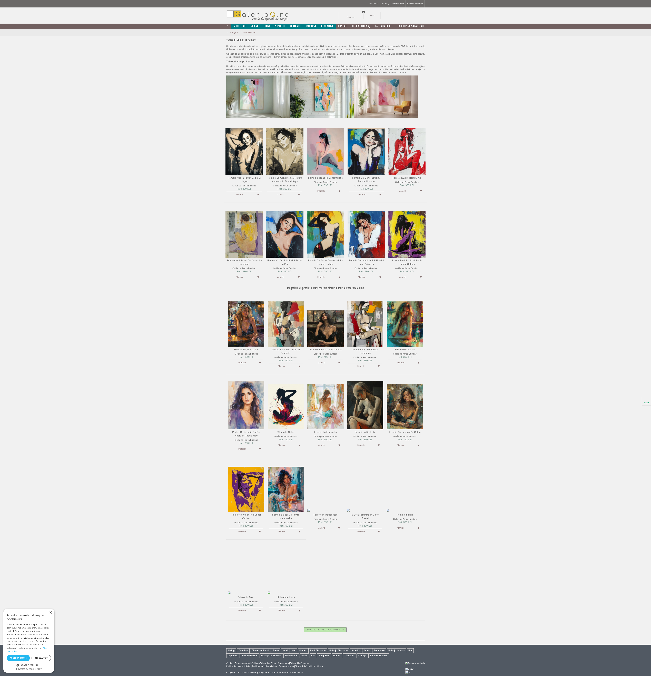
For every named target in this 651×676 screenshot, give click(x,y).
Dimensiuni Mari (260, 650)
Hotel (285, 650)
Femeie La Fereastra (325, 432)
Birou (276, 650)
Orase (367, 650)
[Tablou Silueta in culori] (286, 403)
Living (231, 650)
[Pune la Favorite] (258, 194)
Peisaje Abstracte (338, 650)
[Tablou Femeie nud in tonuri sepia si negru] (244, 149)
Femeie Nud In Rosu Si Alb (406, 177)
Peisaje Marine (249, 655)
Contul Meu (283, 663)
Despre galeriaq (361, 26)
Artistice (355, 650)
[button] (29, 665)
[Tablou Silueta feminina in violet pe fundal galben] (407, 232)
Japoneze (233, 655)
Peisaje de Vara (396, 650)
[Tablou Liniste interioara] (286, 569)
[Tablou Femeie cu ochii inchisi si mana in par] (284, 232)
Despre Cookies (286, 666)
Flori (267, 26)
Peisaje (255, 26)
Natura (302, 650)
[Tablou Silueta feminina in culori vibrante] (286, 321)
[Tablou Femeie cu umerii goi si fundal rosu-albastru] (366, 232)
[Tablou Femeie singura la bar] (246, 321)
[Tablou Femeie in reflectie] (365, 403)
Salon (304, 655)
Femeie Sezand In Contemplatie (325, 177)
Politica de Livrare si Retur (238, 666)
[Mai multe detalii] (251, 194)
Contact (343, 26)
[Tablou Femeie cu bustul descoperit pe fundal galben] (325, 232)
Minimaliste (291, 655)
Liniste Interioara (286, 597)
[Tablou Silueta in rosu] (246, 569)
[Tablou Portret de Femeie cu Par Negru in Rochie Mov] (246, 403)
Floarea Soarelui (378, 655)
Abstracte (296, 26)
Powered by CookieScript (29, 669)
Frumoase (379, 650)
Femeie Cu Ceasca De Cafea (405, 432)
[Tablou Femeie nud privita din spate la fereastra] (244, 232)
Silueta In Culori (285, 432)
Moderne (311, 26)
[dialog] (28, 641)
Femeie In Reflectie (365, 432)
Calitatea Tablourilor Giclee (264, 663)
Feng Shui (324, 655)
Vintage (362, 655)
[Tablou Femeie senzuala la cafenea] (325, 321)
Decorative (327, 26)
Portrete (279, 26)
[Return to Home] (227, 32)
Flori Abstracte (318, 650)
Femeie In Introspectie (325, 514)
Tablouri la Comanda (300, 663)
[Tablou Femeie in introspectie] (325, 486)
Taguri (235, 32)
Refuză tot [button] (41, 657)
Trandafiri (349, 655)
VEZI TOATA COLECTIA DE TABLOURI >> (325, 630)
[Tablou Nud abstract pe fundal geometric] (365, 321)
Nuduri (336, 655)
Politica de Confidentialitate (264, 666)
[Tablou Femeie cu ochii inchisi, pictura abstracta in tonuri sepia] (284, 149)
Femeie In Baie (405, 514)
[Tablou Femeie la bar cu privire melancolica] (286, 486)
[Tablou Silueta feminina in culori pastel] (365, 486)
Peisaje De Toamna (271, 655)
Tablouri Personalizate (411, 26)
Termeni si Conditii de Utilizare (309, 666)
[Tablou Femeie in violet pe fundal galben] (246, 486)
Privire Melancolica (405, 349)
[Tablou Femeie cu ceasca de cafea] (405, 403)
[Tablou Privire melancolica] (405, 321)
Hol (293, 650)
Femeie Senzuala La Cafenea (326, 349)
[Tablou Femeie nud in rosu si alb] (407, 149)
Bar (410, 650)
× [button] (50, 612)
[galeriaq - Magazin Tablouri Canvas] (257, 15)
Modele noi (240, 26)
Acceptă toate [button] (18, 657)
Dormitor (243, 650)
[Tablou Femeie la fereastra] (325, 403)
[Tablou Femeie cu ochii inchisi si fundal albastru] (366, 149)
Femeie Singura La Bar (246, 349)
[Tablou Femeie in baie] (405, 486)
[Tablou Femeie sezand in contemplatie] (325, 149)
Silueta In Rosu (246, 597)
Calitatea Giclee (384, 26)
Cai (313, 655)
